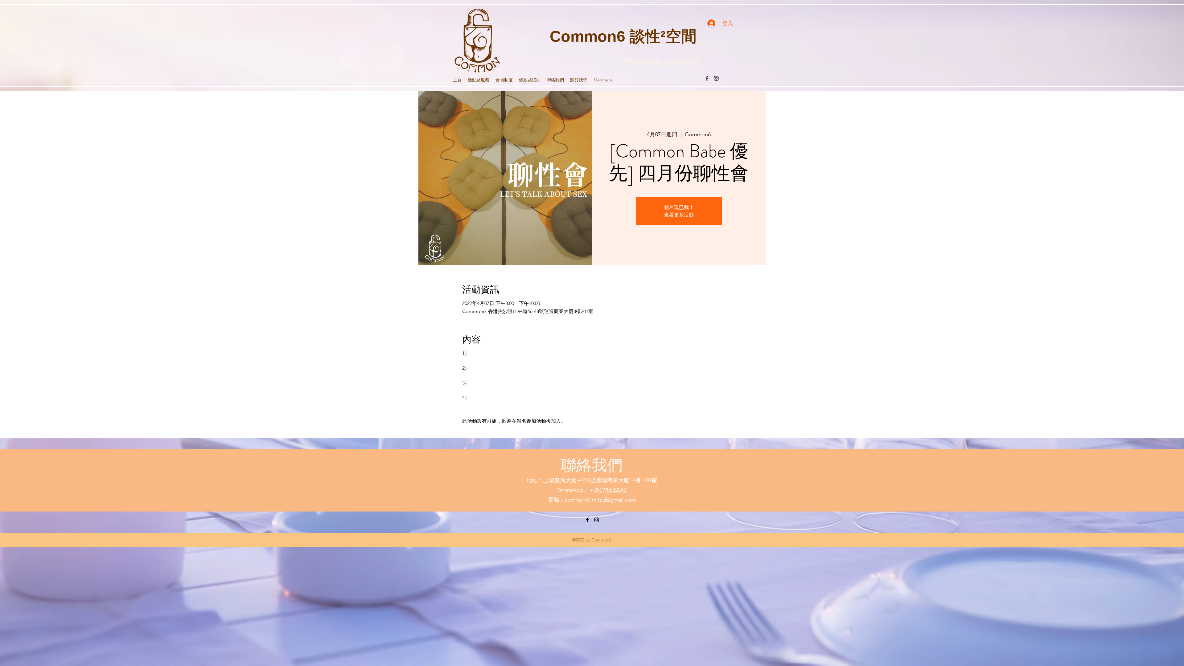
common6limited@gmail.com (600, 499)
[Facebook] (707, 78)
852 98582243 (610, 490)
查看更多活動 (679, 215)
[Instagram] (716, 78)
